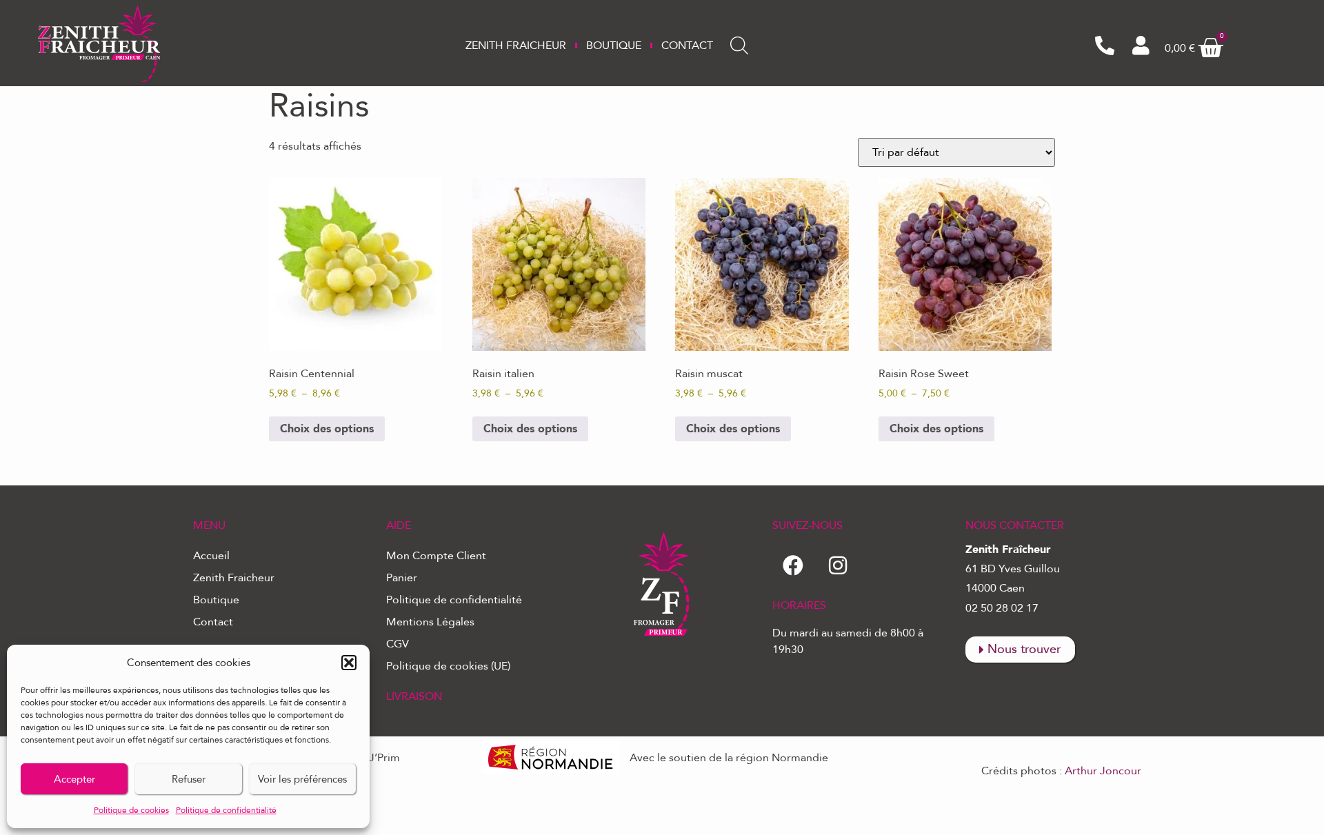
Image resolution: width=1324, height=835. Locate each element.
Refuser (188, 779)
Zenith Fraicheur (515, 45)
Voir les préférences (302, 779)
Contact (687, 45)
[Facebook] (793, 565)
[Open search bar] (739, 45)
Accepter (74, 779)
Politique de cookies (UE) (448, 666)
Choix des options (327, 428)
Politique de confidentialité (226, 810)
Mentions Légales (430, 622)
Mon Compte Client (436, 555)
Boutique (613, 45)
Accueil (211, 555)
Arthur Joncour (1103, 770)
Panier (401, 577)
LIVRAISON (414, 696)
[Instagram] (838, 565)
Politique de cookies (131, 810)
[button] (349, 663)
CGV (397, 644)
